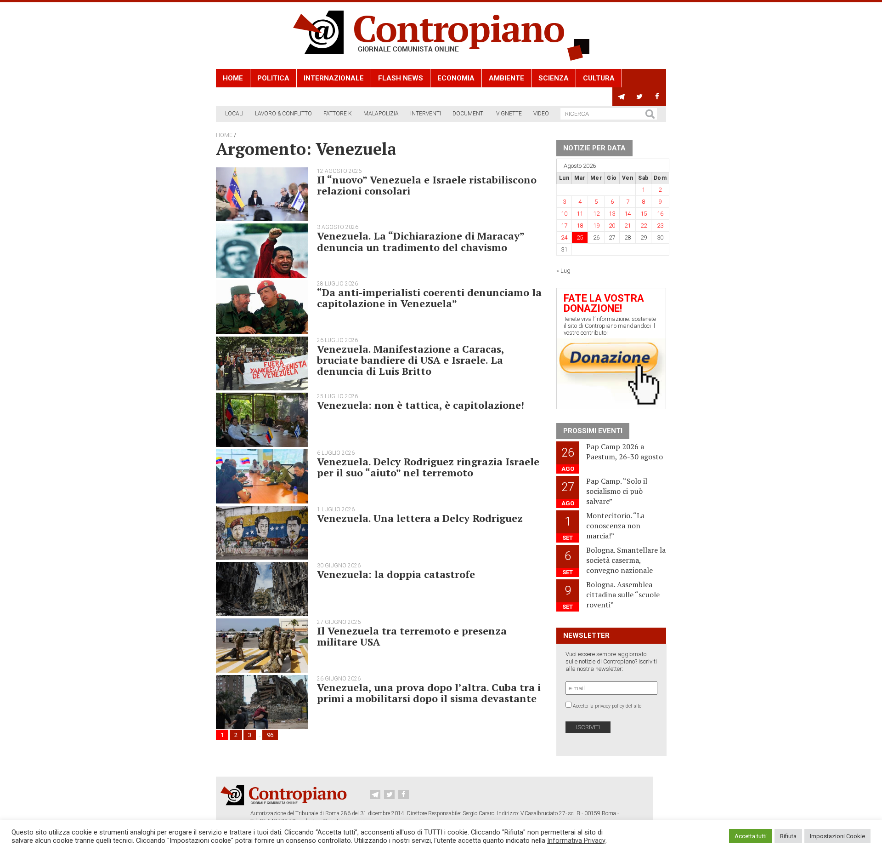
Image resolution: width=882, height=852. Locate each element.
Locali (234, 113)
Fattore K (337, 113)
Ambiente (506, 78)
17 (564, 225)
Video (541, 113)
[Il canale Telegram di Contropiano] (621, 96)
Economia (456, 78)
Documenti (468, 113)
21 (627, 225)
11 (580, 213)
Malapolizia (381, 113)
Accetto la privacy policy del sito (607, 706)
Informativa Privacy (576, 840)
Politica (273, 78)
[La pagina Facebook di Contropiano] (657, 96)
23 (660, 225)
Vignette (509, 113)
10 (564, 213)
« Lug (563, 270)
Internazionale (334, 78)
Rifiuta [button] (788, 836)
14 (627, 213)
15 (643, 213)
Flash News (400, 78)
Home (233, 78)
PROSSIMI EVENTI (592, 431)
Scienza (553, 78)
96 (270, 735)
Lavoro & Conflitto (283, 113)
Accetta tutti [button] (751, 836)
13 (612, 213)
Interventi (425, 113)
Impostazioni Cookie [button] (837, 836)
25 (580, 237)
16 (660, 213)
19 (596, 225)
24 (564, 237)
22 (643, 225)
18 (580, 225)
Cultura (599, 78)
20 (612, 225)
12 (596, 213)
